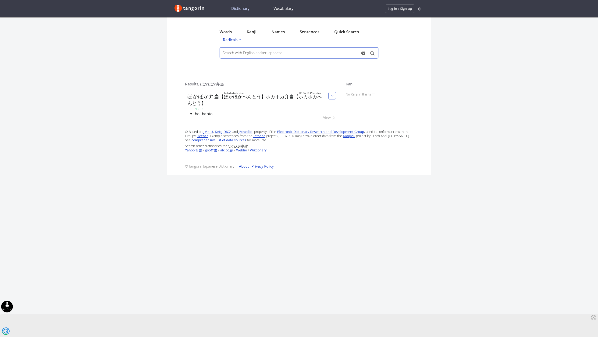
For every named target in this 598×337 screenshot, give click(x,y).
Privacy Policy (263, 166)
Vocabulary (283, 8)
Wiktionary (258, 150)
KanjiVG (349, 136)
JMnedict (246, 131)
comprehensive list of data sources (219, 140)
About (244, 166)
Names (278, 31)
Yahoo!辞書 (193, 150)
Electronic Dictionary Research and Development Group (320, 131)
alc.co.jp (226, 150)
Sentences (309, 31)
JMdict (208, 131)
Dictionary (240, 8)
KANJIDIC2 (223, 131)
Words (226, 31)
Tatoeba (259, 136)
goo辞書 (211, 150)
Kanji (251, 31)
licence (202, 136)
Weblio (241, 150)
